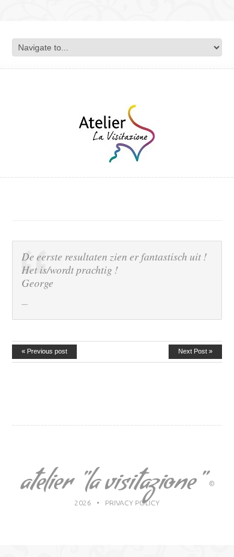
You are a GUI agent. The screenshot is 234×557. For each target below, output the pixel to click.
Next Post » (195, 351)
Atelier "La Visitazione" (111, 485)
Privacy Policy (132, 503)
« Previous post (44, 351)
